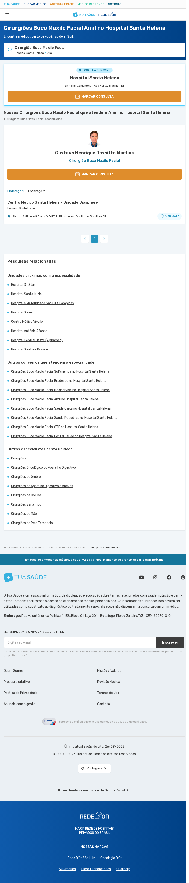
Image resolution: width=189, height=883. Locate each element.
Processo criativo (17, 682)
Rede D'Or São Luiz (81, 858)
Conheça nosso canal (141, 577)
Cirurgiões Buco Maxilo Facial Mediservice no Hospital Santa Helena (60, 390)
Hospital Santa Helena (94, 78)
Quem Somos (14, 671)
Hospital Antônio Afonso (29, 331)
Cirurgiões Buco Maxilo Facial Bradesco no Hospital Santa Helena (58, 381)
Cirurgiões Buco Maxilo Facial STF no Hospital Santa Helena (54, 427)
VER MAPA (172, 216)
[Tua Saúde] (25, 577)
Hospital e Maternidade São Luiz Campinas (42, 303)
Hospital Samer (22, 312)
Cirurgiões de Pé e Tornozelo (32, 523)
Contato (103, 704)
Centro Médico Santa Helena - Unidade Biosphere (52, 202)
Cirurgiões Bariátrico (26, 504)
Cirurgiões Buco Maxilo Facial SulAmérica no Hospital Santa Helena (60, 372)
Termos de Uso (108, 693)
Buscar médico (35, 4)
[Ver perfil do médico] (94, 137)
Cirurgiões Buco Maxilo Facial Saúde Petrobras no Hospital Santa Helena (64, 418)
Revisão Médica (108, 682)
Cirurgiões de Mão (24, 514)
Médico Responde (90, 4)
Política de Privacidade (21, 693)
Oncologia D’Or (111, 858)
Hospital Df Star (23, 285)
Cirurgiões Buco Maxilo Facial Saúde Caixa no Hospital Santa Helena (61, 408)
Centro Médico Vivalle (27, 322)
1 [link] (94, 239)
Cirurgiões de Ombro (26, 477)
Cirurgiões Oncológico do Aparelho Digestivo (43, 468)
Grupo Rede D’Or (118, 790)
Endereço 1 (15, 191)
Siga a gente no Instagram (155, 577)
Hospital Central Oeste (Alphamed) (37, 340)
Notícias (114, 4)
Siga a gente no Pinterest (183, 577)
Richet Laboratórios (96, 869)
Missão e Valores (109, 671)
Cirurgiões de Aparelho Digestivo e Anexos (42, 486)
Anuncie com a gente (19, 704)
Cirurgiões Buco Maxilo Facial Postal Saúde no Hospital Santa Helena (61, 436)
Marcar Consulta (33, 547)
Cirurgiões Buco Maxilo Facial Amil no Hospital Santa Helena (55, 399)
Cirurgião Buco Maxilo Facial (67, 547)
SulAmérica (67, 869)
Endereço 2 (36, 191)
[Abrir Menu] (7, 14)
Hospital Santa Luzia (26, 294)
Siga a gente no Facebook (169, 577)
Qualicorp (123, 869)
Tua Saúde (12, 4)
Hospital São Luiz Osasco (29, 349)
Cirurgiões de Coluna (26, 495)
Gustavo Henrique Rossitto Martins (94, 153)
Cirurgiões (18, 458)
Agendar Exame (62, 4)
